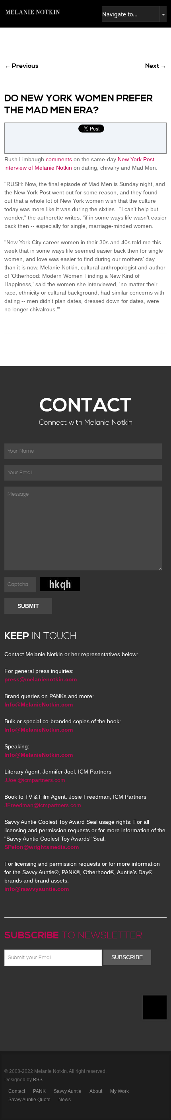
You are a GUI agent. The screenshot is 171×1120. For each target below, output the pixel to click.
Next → (156, 66)
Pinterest (44, 984)
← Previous (21, 66)
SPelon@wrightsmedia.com (41, 847)
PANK (39, 1091)
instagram (78, 984)
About (95, 1091)
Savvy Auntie (68, 1091)
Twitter (32, 984)
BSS (38, 1079)
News (64, 1099)
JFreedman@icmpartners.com (42, 805)
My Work (119, 1091)
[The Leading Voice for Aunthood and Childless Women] (32, 12)
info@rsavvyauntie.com (36, 889)
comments (59, 159)
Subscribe (127, 957)
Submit (28, 606)
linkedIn (67, 984)
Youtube (55, 984)
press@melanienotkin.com (40, 679)
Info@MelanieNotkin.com (38, 704)
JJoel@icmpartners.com (34, 780)
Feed (90, 984)
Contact (16, 1091)
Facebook (20, 984)
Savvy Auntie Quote (29, 1099)
